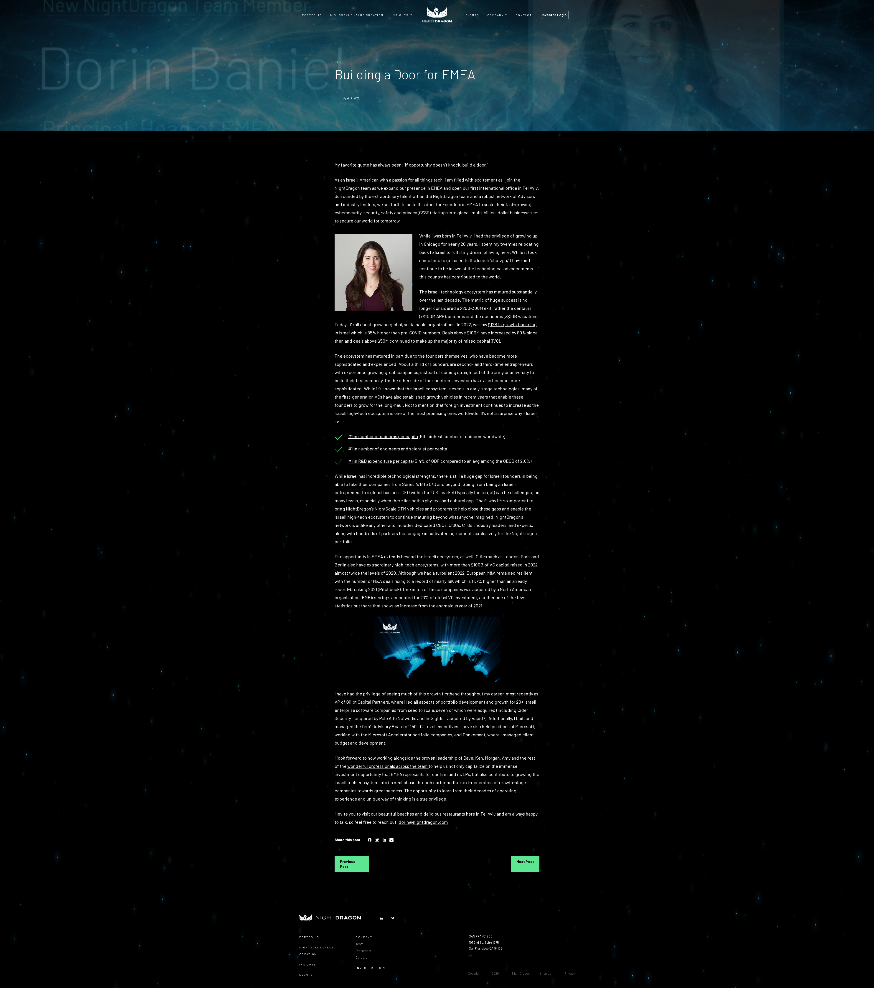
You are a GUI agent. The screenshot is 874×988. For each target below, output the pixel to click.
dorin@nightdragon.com (423, 822)
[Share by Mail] (391, 839)
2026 (495, 973)
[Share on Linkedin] (384, 839)
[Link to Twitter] (392, 918)
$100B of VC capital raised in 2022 (504, 564)
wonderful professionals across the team (388, 766)
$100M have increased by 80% (496, 332)
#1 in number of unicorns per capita (383, 436)
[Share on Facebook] (369, 839)
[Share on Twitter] (377, 839)
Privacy (569, 973)
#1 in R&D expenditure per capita (380, 461)
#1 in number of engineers (374, 448)
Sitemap (545, 973)
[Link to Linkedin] (381, 918)
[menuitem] (312, 14)
